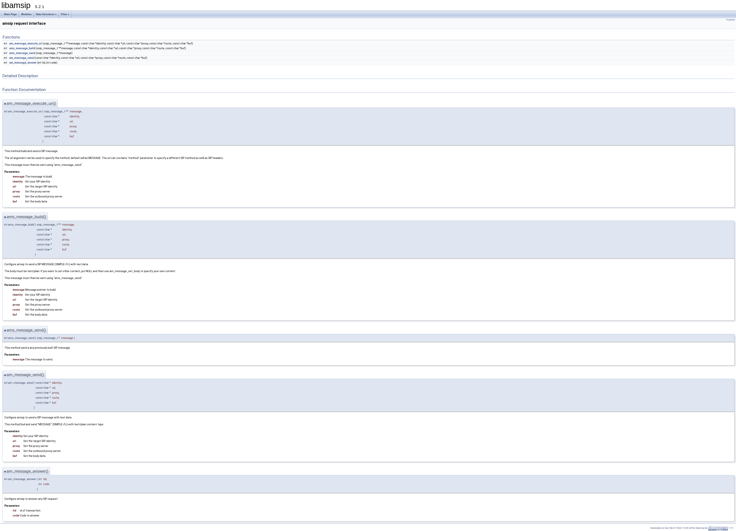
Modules (26, 14)
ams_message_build (22, 48)
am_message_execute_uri (25, 43)
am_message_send (21, 57)
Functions (730, 20)
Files (64, 14)
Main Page (10, 14)
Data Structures (45, 14)
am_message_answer (23, 62)
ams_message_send (22, 53)
